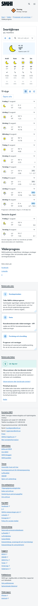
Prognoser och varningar (22, 17)
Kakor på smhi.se (7, 491)
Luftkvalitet (5, 473)
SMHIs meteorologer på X (19, 512)
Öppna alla (7, 96)
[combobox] (23, 38)
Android (14, 598)
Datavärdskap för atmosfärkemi (12, 545)
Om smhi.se (5, 497)
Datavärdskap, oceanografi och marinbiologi (17, 542)
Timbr (13, 563)
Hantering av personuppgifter (12, 494)
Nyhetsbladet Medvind (9, 586)
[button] (29, 4)
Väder (9, 17)
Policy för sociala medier (10, 521)
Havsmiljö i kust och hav (9, 467)
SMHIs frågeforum (17, 437)
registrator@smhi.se (13, 431)
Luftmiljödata (6, 536)
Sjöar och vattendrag (8, 479)
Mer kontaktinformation (10, 440)
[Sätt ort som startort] (9, 38)
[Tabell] (25, 91)
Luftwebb (14, 533)
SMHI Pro (14, 560)
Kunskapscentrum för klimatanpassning (15, 470)
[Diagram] (34, 91)
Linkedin (14, 515)
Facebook (6, 267)
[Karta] (30, 91)
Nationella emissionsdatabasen (12, 530)
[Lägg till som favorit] (5, 38)
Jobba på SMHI (6, 449)
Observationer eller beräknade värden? (16, 382)
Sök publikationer (7, 583)
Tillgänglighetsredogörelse (10, 488)
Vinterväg (14, 566)
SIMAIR (3, 476)
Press (3, 434)
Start (3, 17)
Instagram (14, 518)
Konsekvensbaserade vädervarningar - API (19, 324)
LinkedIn (6, 271)
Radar (5, 399)
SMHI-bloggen (6, 455)
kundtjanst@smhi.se (13, 428)
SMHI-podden (6, 458)
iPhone (13, 595)
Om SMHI (4, 452)
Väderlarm (15, 569)
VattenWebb (5, 539)
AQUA (13, 554)
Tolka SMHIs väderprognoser (13, 300)
